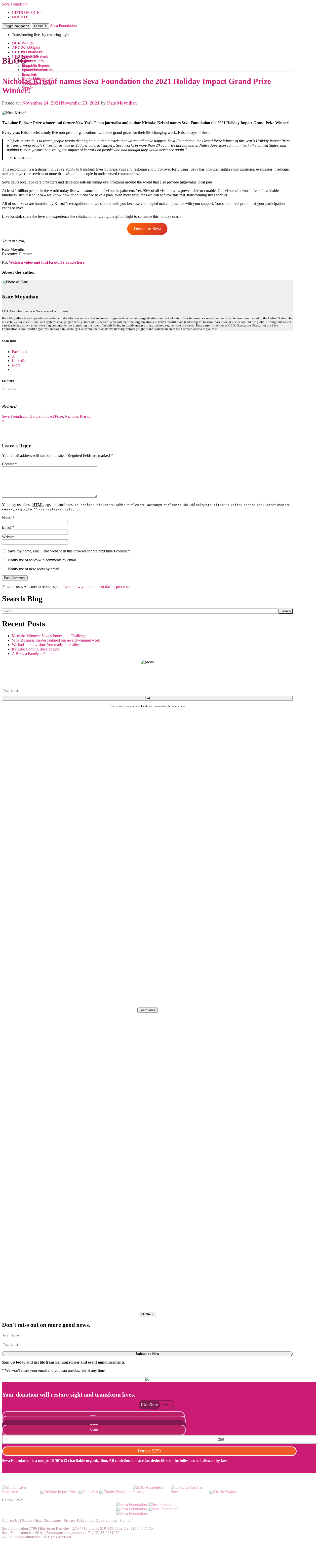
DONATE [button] (20, 17)
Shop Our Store (34, 65)
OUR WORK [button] (23, 43)
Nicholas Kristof (78, 416)
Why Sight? (31, 47)
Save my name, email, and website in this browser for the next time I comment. (69, 551)
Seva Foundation (15, 4)
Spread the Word (35, 70)
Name (8, 517)
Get (147, 698)
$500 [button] (94, 1430)
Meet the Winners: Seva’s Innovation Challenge (49, 636)
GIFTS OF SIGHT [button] (27, 12)
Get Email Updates (37, 83)
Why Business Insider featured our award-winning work (56, 640)
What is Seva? (33, 52)
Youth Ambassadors (37, 79)
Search (285, 611)
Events (27, 61)
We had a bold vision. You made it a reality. (46, 645)
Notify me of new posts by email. (34, 569)
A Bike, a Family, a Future (32, 653)
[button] (147, 1405)
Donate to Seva (147, 228)
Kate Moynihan (122, 103)
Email (8, 527)
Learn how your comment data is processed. (97, 586)
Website (8, 537)
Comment (9, 464)
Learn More (147, 1010)
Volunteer (29, 74)
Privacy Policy (75, 1520)
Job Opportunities (103, 1520)
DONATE (40, 26)
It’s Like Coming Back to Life (35, 649)
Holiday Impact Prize (46, 416)
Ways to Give (32, 56)
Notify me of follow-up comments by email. (42, 560)
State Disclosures (48, 1520)
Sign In (27, 88)
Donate (149, 1451)
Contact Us (10, 1520)
